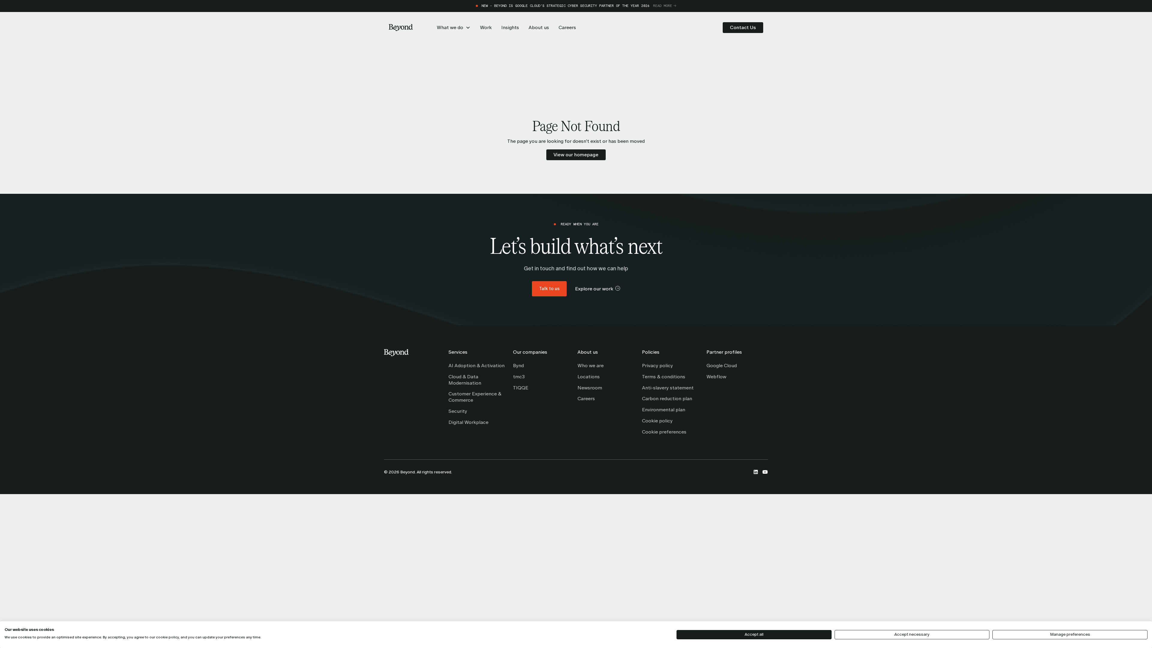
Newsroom (590, 388)
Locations (589, 377)
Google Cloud (721, 365)
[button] (453, 28)
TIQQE (520, 388)
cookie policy (167, 637)
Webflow (716, 377)
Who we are (591, 365)
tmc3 (519, 377)
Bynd (518, 365)
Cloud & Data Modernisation (464, 380)
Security (457, 411)
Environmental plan (663, 409)
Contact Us (743, 27)
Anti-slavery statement (668, 388)
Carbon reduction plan (667, 398)
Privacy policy (657, 365)
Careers (586, 398)
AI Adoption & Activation (476, 365)
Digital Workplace (468, 422)
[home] (401, 27)
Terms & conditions (663, 377)
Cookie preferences (664, 432)
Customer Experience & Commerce (474, 397)
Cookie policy (657, 421)
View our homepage (576, 155)
